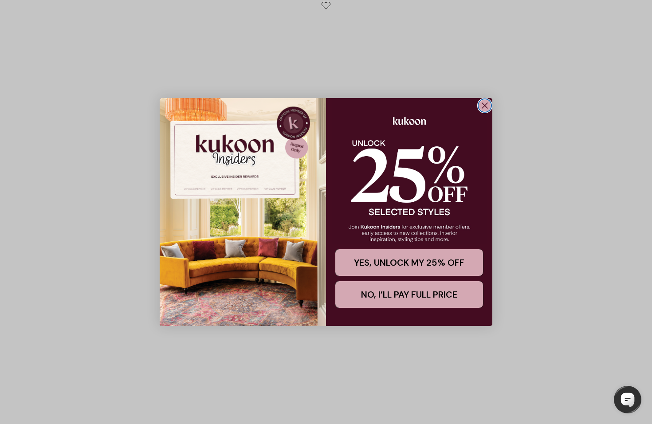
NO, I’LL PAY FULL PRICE (409, 294)
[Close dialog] (484, 105)
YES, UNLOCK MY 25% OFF (409, 262)
